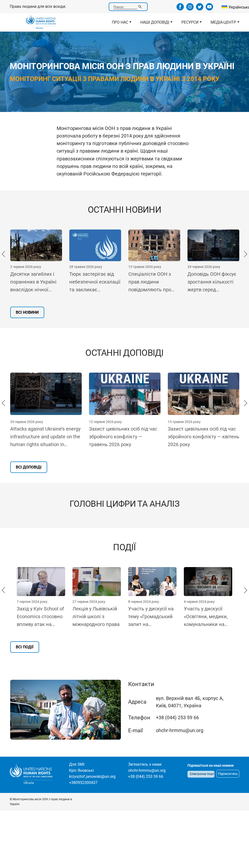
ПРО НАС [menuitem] (117, 23)
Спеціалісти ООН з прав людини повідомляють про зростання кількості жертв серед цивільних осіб (99, 282)
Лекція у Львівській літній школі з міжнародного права (96, 616)
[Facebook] (180, 9)
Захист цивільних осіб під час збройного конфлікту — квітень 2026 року (203, 436)
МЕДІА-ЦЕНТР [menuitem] (221, 23)
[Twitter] (199, 9)
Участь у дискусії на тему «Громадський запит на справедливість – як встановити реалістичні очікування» (151, 617)
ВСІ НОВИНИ (27, 312)
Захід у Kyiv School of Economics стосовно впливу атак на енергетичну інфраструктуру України (40, 617)
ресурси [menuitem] (187, 23)
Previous (3, 254)
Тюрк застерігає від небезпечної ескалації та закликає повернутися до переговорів (42, 282)
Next (245, 254)
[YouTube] (209, 9)
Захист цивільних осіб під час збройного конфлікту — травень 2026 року (123, 436)
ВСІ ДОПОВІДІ (29, 467)
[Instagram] (190, 9)
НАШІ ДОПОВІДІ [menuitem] (152, 23)
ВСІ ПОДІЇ (25, 647)
